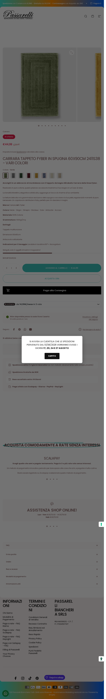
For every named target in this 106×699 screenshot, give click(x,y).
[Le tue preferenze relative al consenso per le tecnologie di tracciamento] (101, 524)
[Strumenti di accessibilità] (101, 658)
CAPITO (52, 356)
